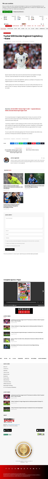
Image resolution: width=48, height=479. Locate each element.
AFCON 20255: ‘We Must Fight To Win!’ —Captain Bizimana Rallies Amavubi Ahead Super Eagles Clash (13, 151)
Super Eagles (16, 25)
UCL (33, 25)
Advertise (5, 370)
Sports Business (42, 358)
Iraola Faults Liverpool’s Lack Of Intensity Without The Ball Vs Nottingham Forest (11, 206)
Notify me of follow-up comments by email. (15, 243)
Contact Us (6, 368)
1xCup (21, 25)
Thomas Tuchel (25, 138)
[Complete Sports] (24, 24)
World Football (7, 33)
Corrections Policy (7, 381)
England (13, 138)
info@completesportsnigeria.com (13, 424)
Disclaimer (6, 376)
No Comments (26, 41)
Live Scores (8, 26)
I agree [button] (4, 11)
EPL (35, 25)
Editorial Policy (6, 379)
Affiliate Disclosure (7, 383)
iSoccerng (33, 358)
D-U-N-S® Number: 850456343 (10, 387)
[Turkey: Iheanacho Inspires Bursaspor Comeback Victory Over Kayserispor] (7, 334)
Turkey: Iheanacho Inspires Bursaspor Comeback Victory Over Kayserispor (27, 332)
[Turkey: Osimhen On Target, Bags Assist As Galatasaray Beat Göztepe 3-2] (7, 327)
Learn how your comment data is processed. (29, 253)
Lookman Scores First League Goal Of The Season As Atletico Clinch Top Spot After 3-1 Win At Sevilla (27, 320)
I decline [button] (10, 11)
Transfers (20, 358)
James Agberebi (15, 158)
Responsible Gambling (8, 385)
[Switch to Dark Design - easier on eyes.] (43, 24)
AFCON (29, 25)
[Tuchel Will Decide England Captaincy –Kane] (23, 68)
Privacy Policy (6, 378)
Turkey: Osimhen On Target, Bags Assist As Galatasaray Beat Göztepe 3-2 (27, 326)
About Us (5, 366)
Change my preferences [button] (18, 11)
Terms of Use (6, 372)
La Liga (39, 25)
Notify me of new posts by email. (13, 245)
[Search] (41, 24)
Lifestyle (27, 358)
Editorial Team (6, 374)
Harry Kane (18, 138)
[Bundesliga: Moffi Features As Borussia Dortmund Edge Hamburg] (34, 178)
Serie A (43, 25)
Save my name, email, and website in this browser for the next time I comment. (22, 241)
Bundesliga (42, 28)
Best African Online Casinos (32, 150)
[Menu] (6, 24)
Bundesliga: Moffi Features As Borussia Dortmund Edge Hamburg (34, 186)
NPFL (25, 25)
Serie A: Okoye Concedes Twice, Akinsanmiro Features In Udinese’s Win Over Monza (13, 187)
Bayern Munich (7, 138)
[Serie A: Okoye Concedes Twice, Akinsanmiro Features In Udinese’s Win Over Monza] (13, 178)
